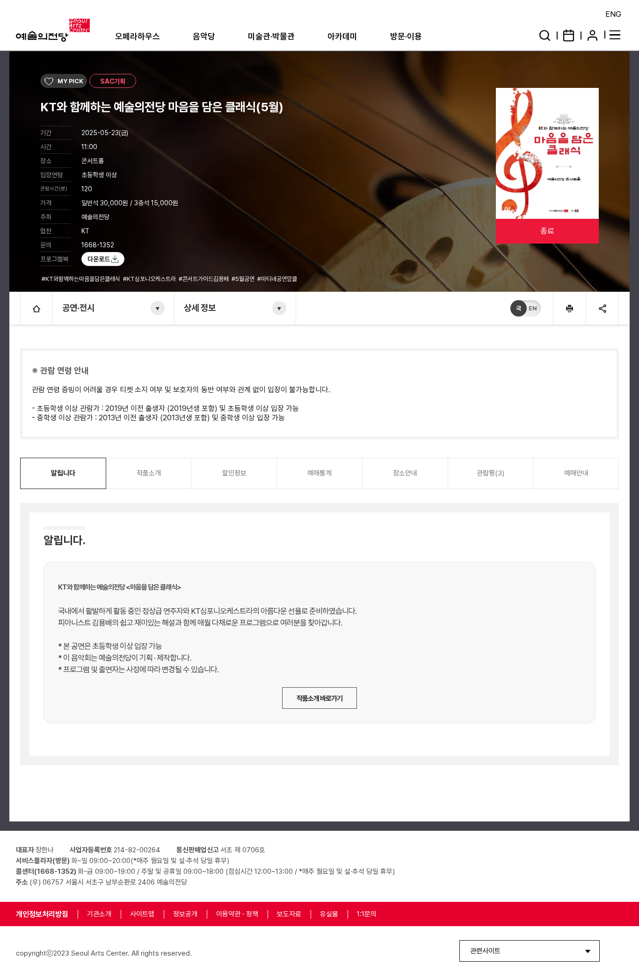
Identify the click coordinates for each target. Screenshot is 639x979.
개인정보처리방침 (42, 914)
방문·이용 (406, 36)
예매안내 (576, 473)
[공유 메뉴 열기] (602, 308)
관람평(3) (490, 473)
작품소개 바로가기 (319, 698)
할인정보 (234, 473)
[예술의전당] (64, 30)
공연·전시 (78, 307)
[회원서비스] (592, 35)
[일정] (568, 35)
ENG (613, 14)
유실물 (329, 914)
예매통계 (319, 473)
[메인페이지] (36, 308)
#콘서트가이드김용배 (204, 278)
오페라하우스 (137, 36)
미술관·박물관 (271, 36)
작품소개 (149, 473)
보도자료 (289, 914)
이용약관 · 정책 (237, 914)
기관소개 (99, 914)
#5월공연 (244, 278)
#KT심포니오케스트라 (150, 278)
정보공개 (185, 914)
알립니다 (63, 473)
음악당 (204, 36)
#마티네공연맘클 (277, 278)
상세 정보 (200, 307)
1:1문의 (367, 914)
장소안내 (405, 473)
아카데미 (342, 36)
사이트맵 (142, 914)
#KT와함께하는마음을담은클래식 (82, 278)
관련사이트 (485, 951)
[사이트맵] (616, 34)
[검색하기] (545, 35)
